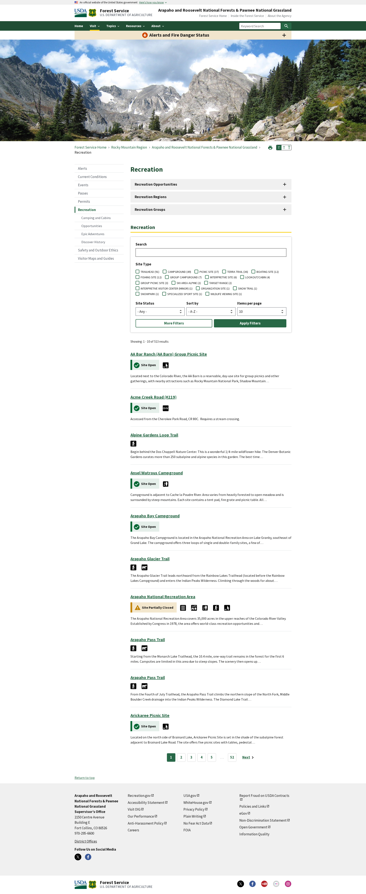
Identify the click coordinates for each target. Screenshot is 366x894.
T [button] (279, 147)
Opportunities (91, 226)
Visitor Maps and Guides (96, 258)
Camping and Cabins (96, 218)
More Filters (174, 323)
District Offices (86, 841)
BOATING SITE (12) (267, 272)
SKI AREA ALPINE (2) (189, 283)
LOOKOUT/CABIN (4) (257, 277)
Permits (84, 201)
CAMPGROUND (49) (179, 272)
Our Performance (141, 816)
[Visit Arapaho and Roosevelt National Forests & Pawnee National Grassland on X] (78, 857)
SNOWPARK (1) (150, 294)
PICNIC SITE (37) (209, 272)
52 (232, 757)
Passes (83, 193)
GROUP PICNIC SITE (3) (154, 283)
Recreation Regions (150, 197)
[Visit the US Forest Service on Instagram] (288, 883)
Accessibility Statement (146, 802)
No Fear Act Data (196, 823)
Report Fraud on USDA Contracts (264, 795)
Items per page (249, 303)
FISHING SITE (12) (151, 277)
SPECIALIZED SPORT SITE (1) (184, 294)
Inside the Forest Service (247, 15)
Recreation (87, 209)
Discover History (93, 242)
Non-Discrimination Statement (263, 820)
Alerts (82, 168)
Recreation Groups (150, 209)
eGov (243, 813)
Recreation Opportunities (156, 184)
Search (141, 244)
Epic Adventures (92, 234)
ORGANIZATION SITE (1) (215, 288)
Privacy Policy (193, 809)
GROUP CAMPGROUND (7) (186, 277)
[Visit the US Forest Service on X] (240, 883)
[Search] (286, 26)
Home (79, 26)
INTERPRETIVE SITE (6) (223, 277)
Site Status (145, 303)
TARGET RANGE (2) (220, 283)
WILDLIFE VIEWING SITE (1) (226, 294)
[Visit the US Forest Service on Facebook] (252, 883)
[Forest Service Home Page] (92, 13)
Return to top (85, 777)
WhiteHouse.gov (195, 802)
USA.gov (189, 795)
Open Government (253, 827)
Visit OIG (134, 809)
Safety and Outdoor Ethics (98, 250)
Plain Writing (193, 816)
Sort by (192, 303)
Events (83, 185)
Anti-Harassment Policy (146, 823)
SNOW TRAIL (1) (247, 288)
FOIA (187, 830)
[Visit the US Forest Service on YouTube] (264, 883)
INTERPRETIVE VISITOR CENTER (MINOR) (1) (167, 288)
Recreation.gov (139, 795)
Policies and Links (252, 806)
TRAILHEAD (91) (150, 272)
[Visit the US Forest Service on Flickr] (276, 883)
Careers (133, 830)
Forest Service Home (213, 15)
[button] (270, 147)
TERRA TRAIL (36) (237, 272)
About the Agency (279, 15)
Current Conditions (92, 176)
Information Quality (254, 834)
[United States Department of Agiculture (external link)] (82, 13)
